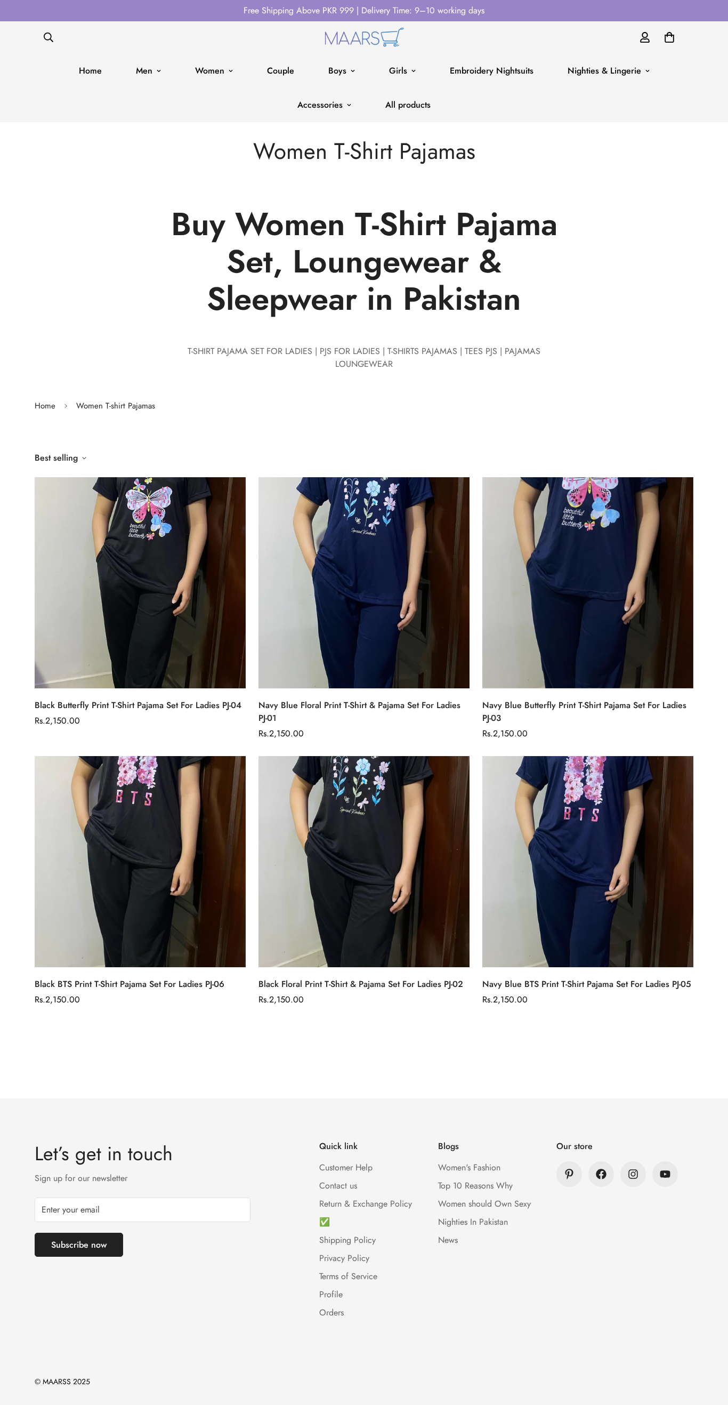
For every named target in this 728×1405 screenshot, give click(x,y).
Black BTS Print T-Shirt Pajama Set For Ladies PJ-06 (129, 984)
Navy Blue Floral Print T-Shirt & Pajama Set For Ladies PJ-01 (359, 711)
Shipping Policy (347, 1240)
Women (209, 71)
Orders (331, 1312)
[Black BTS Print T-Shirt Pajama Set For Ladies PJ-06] (140, 861)
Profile (331, 1294)
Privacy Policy (344, 1258)
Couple (280, 71)
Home (90, 71)
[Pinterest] (569, 1174)
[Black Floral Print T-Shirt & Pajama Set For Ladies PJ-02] (364, 861)
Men (144, 71)
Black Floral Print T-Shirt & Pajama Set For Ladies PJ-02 (360, 984)
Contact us (338, 1185)
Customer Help (346, 1167)
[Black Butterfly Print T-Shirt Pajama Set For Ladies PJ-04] (140, 582)
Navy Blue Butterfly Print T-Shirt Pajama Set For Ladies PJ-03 (584, 711)
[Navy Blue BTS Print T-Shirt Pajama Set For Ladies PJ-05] (587, 861)
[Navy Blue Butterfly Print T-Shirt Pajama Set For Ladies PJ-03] (587, 582)
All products (408, 105)
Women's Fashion (469, 1167)
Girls (398, 71)
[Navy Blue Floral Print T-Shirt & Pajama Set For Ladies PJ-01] (364, 582)
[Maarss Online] (364, 37)
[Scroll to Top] (707, 1347)
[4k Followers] (601, 1174)
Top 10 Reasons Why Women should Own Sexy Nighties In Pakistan (484, 1203)
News (448, 1240)
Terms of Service (348, 1276)
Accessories (320, 105)
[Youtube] (665, 1174)
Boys (337, 71)
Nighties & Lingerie (604, 71)
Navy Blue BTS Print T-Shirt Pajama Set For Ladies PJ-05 (586, 984)
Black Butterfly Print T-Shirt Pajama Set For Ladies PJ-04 (138, 705)
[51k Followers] (633, 1174)
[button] (669, 37)
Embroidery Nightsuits (491, 71)
